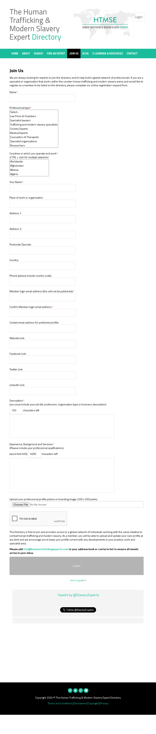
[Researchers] (34, 145)
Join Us (74, 53)
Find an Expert (56, 53)
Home (14, 53)
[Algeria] (29, 174)
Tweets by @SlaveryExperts (78, 595)
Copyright (93, 703)
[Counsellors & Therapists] (34, 137)
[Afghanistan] (29, 166)
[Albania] (29, 170)
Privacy (104, 703)
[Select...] (34, 112)
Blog (85, 53)
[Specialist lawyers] (34, 120)
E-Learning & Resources (107, 53)
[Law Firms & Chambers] (34, 116)
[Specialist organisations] (34, 141)
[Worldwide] (29, 161)
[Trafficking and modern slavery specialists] (34, 124)
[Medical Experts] (34, 133)
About (26, 53)
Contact (132, 53)
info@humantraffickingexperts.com (45, 549)
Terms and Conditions (60, 703)
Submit (76, 566)
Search (38, 53)
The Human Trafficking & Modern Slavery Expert (35, 24)
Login (138, 16)
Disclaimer (80, 703)
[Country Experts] (34, 129)
